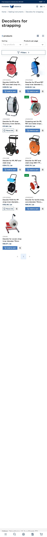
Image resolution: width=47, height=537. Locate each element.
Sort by (4, 41)
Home (4, 12)
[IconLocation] (37, 6)
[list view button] (43, 36)
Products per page (31, 41)
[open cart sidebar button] (41, 534)
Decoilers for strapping (34, 12)
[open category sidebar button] (5, 534)
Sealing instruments (16, 12)
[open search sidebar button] (14, 534)
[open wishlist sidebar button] (32, 534)
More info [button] (9, 130)
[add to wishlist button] (20, 91)
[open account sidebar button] (23, 534)
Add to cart (11, 91)
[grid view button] (38, 36)
